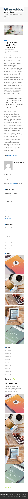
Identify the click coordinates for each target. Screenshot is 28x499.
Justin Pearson (9, 209)
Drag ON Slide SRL (21, 496)
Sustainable (8, 242)
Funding (9, 155)
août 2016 (7, 350)
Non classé (7, 239)
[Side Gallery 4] (14, 299)
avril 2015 (7, 374)
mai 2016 (7, 353)
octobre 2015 (8, 356)
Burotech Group (4, 494)
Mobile (6, 236)
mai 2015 (7, 371)
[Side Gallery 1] (14, 264)
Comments (8, 52)
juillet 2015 (7, 365)
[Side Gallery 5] (14, 315)
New (16, 155)
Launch (12, 155)
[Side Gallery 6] (14, 334)
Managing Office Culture (11, 193)
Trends (6, 248)
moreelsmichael (11, 49)
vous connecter (13, 183)
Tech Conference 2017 (11, 217)
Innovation (6, 16)
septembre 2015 (9, 359)
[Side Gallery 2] (14, 283)
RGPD (3, 496)
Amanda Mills (8, 201)
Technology (15, 51)
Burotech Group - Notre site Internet (13, 14)
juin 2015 (7, 368)
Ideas (6, 230)
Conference (8, 227)
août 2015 (7, 362)
